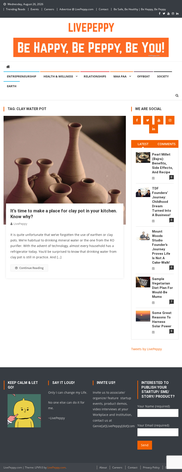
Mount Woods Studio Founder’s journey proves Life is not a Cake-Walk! (161, 247)
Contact (103, 9)
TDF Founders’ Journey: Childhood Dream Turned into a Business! (161, 201)
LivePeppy (20, 224)
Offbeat (143, 76)
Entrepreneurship (21, 76)
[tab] (143, 144)
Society (163, 76)
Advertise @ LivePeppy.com (76, 9)
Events (35, 9)
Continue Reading (31, 268)
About (103, 467)
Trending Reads (15, 9)
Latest (143, 144)
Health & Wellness (58, 76)
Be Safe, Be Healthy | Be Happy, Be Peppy (140, 9)
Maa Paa (120, 76)
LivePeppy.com (56, 467)
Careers (49, 9)
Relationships (95, 76)
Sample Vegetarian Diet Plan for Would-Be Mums (162, 288)
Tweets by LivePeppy (146, 349)
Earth (11, 86)
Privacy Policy (151, 467)
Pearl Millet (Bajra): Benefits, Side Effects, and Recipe (162, 163)
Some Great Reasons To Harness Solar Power (162, 319)
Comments (167, 144)
